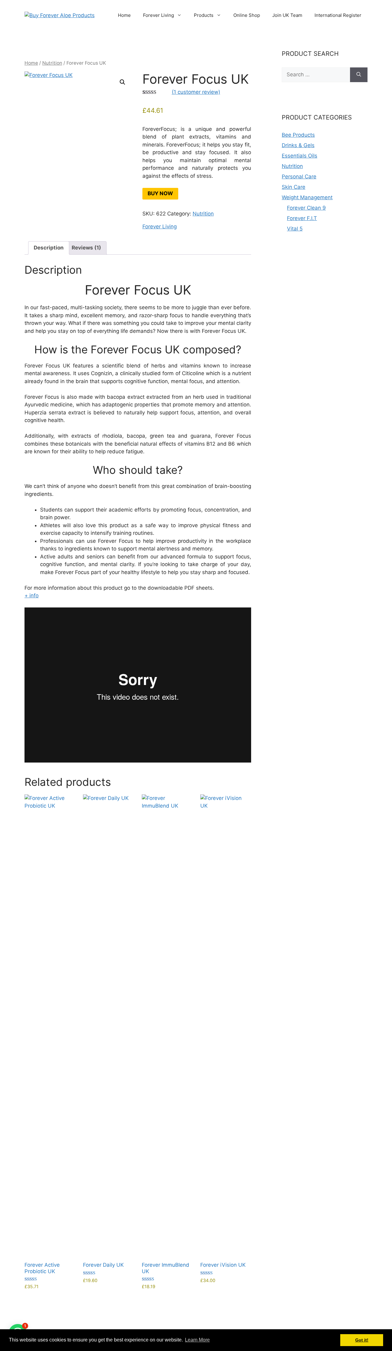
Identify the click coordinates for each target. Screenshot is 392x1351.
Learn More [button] (197, 1339)
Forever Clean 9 (306, 208)
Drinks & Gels (298, 145)
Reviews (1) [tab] (86, 248)
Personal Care (299, 176)
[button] (122, 82)
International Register (338, 15)
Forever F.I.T (302, 218)
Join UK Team (287, 15)
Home (124, 15)
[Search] (359, 74)
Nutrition (52, 63)
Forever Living (158, 15)
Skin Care (293, 187)
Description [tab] (49, 248)
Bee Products (298, 135)
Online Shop (246, 15)
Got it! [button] (361, 1340)
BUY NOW (160, 193)
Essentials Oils (299, 156)
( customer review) (196, 92)
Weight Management (307, 197)
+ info (31, 595)
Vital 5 (295, 229)
